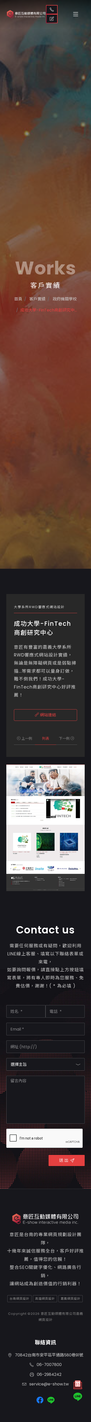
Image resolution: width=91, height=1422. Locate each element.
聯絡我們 (52, 9)
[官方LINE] (77, 1397)
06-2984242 (48, 1374)
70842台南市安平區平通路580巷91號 (48, 1355)
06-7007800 (49, 1365)
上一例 (26, 738)
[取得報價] (77, 1386)
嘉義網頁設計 (70, 1298)
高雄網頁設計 (45, 1298)
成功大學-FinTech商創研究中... (48, 310)
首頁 (18, 299)
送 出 (63, 1160)
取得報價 (52, 18)
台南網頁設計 (19, 1298)
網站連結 (47, 715)
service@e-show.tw (48, 1384)
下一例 (65, 738)
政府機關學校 (64, 299)
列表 (45, 738)
